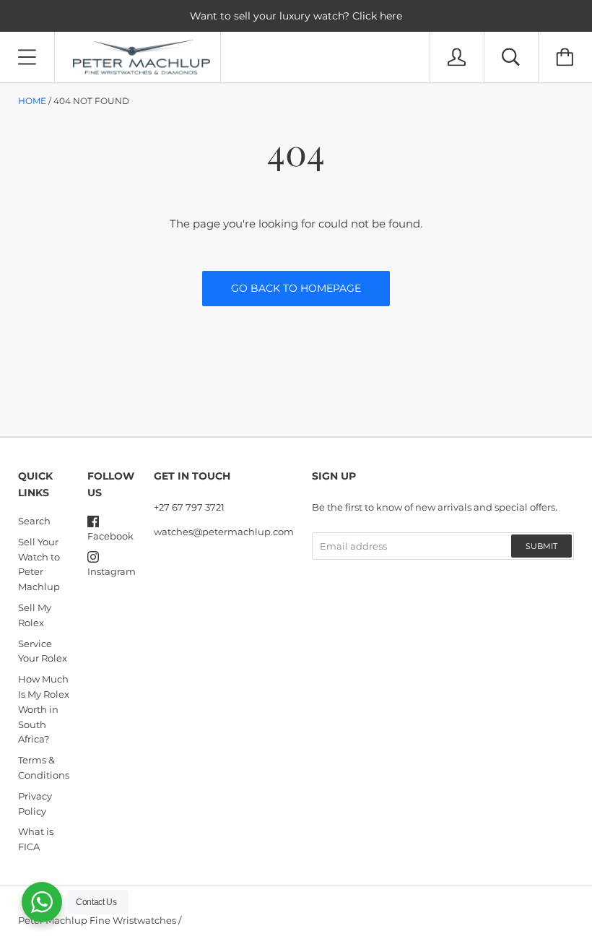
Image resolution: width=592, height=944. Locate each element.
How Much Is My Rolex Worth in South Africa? (43, 709)
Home (32, 100)
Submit (541, 546)
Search (34, 521)
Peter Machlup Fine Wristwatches (97, 920)
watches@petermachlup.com (224, 531)
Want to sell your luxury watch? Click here (296, 15)
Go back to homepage (296, 288)
